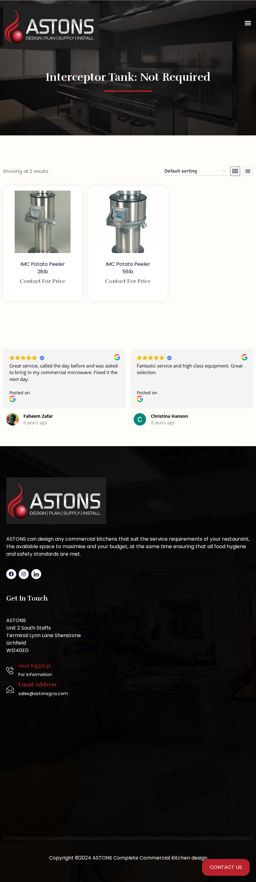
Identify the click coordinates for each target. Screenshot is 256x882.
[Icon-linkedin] (36, 574)
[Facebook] (11, 574)
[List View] (248, 171)
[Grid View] (235, 171)
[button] (248, 23)
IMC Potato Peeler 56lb (128, 268)
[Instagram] (24, 574)
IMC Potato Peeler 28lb (42, 268)
